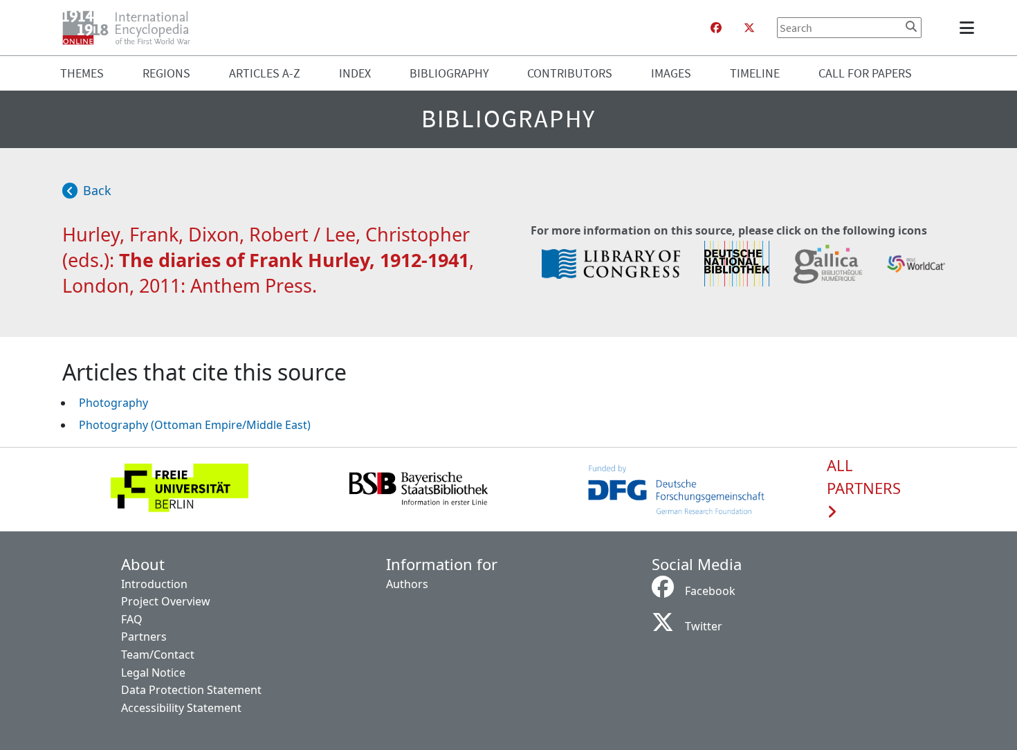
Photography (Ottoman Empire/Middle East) (195, 424)
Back (97, 190)
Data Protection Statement (191, 689)
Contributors (569, 73)
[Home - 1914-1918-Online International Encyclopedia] (131, 27)
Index (355, 73)
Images (671, 73)
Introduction (154, 584)
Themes (82, 73)
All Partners (864, 477)
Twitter (703, 626)
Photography (113, 402)
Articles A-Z (264, 73)
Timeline (755, 73)
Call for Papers (865, 73)
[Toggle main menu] (969, 28)
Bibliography (449, 73)
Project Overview (165, 601)
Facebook (710, 590)
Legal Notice (153, 672)
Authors (407, 584)
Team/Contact (157, 654)
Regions (166, 73)
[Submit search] (911, 26)
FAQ (132, 619)
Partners (144, 636)
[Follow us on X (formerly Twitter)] (749, 27)
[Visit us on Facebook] (716, 27)
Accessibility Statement (181, 707)
